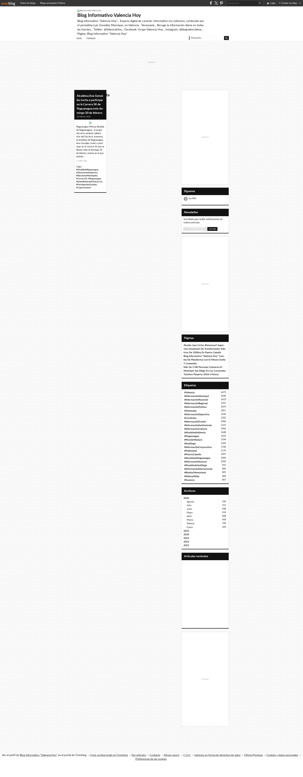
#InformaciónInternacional (198, 469)
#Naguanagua (94, 179)
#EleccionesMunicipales (87, 176)
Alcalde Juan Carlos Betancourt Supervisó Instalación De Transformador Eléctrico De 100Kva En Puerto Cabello (205, 349)
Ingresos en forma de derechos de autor (217, 755)
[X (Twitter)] (216, 3)
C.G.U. (187, 755)
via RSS (192, 198)
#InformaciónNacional (196, 400)
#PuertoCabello (192, 454)
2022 (186, 542)
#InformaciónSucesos (195, 462)
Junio (189, 509)
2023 (186, 538)
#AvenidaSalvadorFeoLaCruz (89, 182)
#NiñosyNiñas (191, 476)
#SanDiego (190, 443)
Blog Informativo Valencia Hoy (109, 15)
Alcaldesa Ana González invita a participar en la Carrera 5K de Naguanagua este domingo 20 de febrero (90, 104)
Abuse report (172, 755)
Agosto (190, 502)
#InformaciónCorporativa (198, 447)
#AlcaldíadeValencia (195, 432)
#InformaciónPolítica (195, 407)
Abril (189, 516)
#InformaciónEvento (195, 422)
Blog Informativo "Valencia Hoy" (38, 755)
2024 (186, 534)
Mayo (190, 512)
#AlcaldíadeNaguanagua (87, 170)
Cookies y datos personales (282, 755)
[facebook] (211, 3)
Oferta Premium (253, 755)
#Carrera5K (81, 179)
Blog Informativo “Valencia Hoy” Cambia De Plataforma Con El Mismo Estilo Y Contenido (205, 360)
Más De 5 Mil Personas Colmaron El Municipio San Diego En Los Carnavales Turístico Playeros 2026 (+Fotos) (205, 371)
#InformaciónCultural (195, 429)
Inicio (79, 38)
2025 (186, 531)
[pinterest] (221, 3)
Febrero (191, 523)
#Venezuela (190, 411)
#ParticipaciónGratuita (86, 185)
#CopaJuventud (83, 188)
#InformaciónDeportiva (87, 173)
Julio (189, 505)
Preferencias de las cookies (151, 759)
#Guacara (189, 480)
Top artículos (138, 755)
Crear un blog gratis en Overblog (109, 755)
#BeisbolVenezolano (195, 472)
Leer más (82, 161)
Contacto (90, 38)
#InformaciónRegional (196, 403)
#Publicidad (190, 451)
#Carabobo (190, 418)
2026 (186, 498)
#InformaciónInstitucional (198, 425)
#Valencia (189, 392)
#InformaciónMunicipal (196, 396)
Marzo (190, 520)
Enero (190, 527)
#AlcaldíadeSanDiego (195, 465)
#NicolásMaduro (193, 440)
